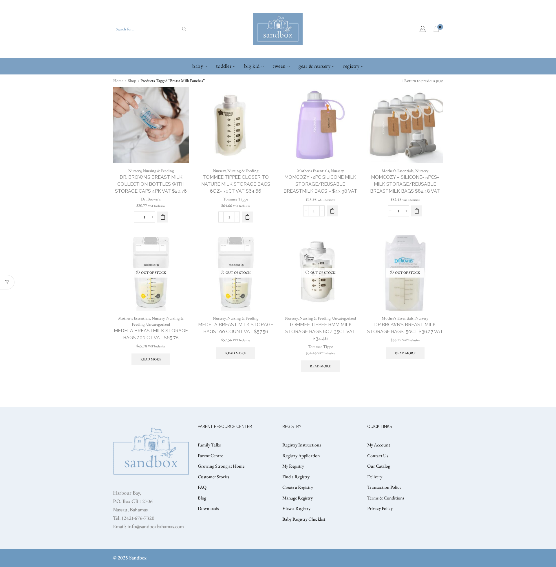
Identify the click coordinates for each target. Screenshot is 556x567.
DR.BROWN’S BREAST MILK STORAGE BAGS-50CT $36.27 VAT (405, 328)
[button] (162, 217)
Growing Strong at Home (221, 466)
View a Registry (296, 508)
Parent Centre (210, 456)
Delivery (374, 477)
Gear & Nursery (314, 66)
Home (118, 80)
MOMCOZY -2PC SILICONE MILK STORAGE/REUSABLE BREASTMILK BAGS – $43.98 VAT (320, 184)
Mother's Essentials (313, 170)
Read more (150, 359)
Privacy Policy (380, 508)
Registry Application (301, 456)
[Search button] (184, 29)
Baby (197, 66)
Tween (279, 66)
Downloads (208, 508)
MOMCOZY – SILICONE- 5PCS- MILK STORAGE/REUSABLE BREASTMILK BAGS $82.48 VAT (405, 184)
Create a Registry (297, 487)
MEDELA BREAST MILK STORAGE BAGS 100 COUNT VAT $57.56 (235, 328)
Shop (132, 80)
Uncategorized (158, 324)
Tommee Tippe (235, 199)
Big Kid (252, 66)
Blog (202, 498)
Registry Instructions (301, 445)
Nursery (134, 170)
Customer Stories (213, 477)
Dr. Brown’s (151, 199)
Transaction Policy (384, 487)
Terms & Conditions (385, 498)
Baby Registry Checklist (303, 519)
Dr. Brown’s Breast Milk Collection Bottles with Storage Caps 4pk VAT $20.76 (151, 184)
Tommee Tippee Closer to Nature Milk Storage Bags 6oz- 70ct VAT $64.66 (235, 184)
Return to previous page (423, 80)
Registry (351, 66)
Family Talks (209, 445)
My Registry (293, 466)
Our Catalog (378, 466)
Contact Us (377, 456)
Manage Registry (297, 498)
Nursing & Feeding (158, 170)
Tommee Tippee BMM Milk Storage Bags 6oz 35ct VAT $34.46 (320, 331)
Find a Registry (296, 477)
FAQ (202, 487)
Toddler (224, 66)
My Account (378, 445)
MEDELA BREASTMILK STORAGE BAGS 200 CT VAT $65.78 (151, 334)
